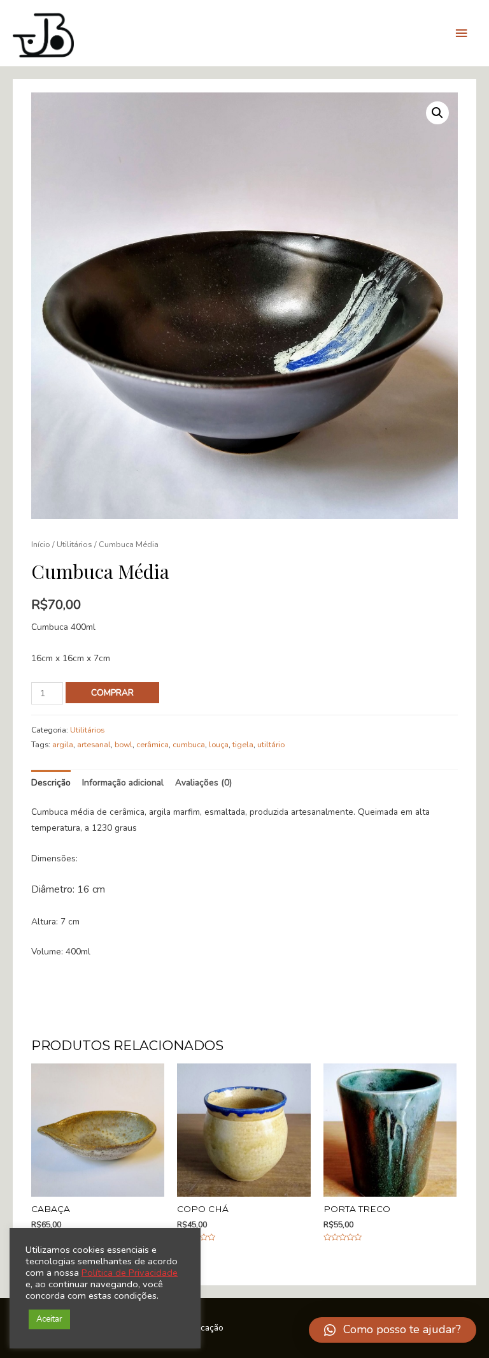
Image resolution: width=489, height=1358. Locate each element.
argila (62, 745)
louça (219, 745)
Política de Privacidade (130, 1272)
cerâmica (152, 745)
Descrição (51, 783)
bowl (123, 745)
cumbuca (189, 745)
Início (40, 544)
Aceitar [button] (49, 1319)
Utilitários (74, 544)
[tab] (51, 782)
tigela (242, 745)
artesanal (94, 745)
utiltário (271, 745)
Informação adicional (123, 783)
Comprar (112, 693)
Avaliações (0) (203, 783)
